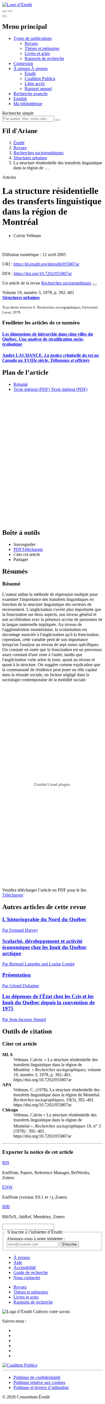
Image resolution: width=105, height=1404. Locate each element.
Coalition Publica (40, 78)
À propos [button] (22, 68)
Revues (31, 43)
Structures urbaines (30, 157)
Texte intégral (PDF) (31, 389)
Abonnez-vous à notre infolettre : (36, 1238)
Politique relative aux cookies (39, 1382)
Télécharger (12, 895)
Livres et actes (37, 53)
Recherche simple (18, 113)
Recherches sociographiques (38, 152)
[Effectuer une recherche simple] (4, 11)
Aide (17, 1262)
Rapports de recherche (44, 58)
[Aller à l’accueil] (17, 4)
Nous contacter (26, 1277)
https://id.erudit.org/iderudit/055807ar (46, 264)
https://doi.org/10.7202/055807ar (43, 273)
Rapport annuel (38, 88)
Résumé (20, 384)
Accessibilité (24, 1267)
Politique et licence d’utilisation (41, 1387)
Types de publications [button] (32, 38)
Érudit (30, 73)
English (20, 98)
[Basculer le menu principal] (4, 16)
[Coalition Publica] (19, 1365)
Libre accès (35, 83)
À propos (39, 68)
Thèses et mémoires (42, 48)
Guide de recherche (30, 1272)
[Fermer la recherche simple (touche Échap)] (10, 11)
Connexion (23, 63)
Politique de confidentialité (36, 1377)
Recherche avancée (30, 93)
